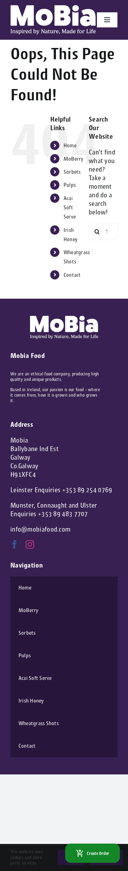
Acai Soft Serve (69, 207)
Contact (72, 275)
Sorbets (72, 172)
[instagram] (30, 544)
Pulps (69, 185)
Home (69, 145)
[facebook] (14, 544)
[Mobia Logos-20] (53, 8)
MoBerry (73, 158)
